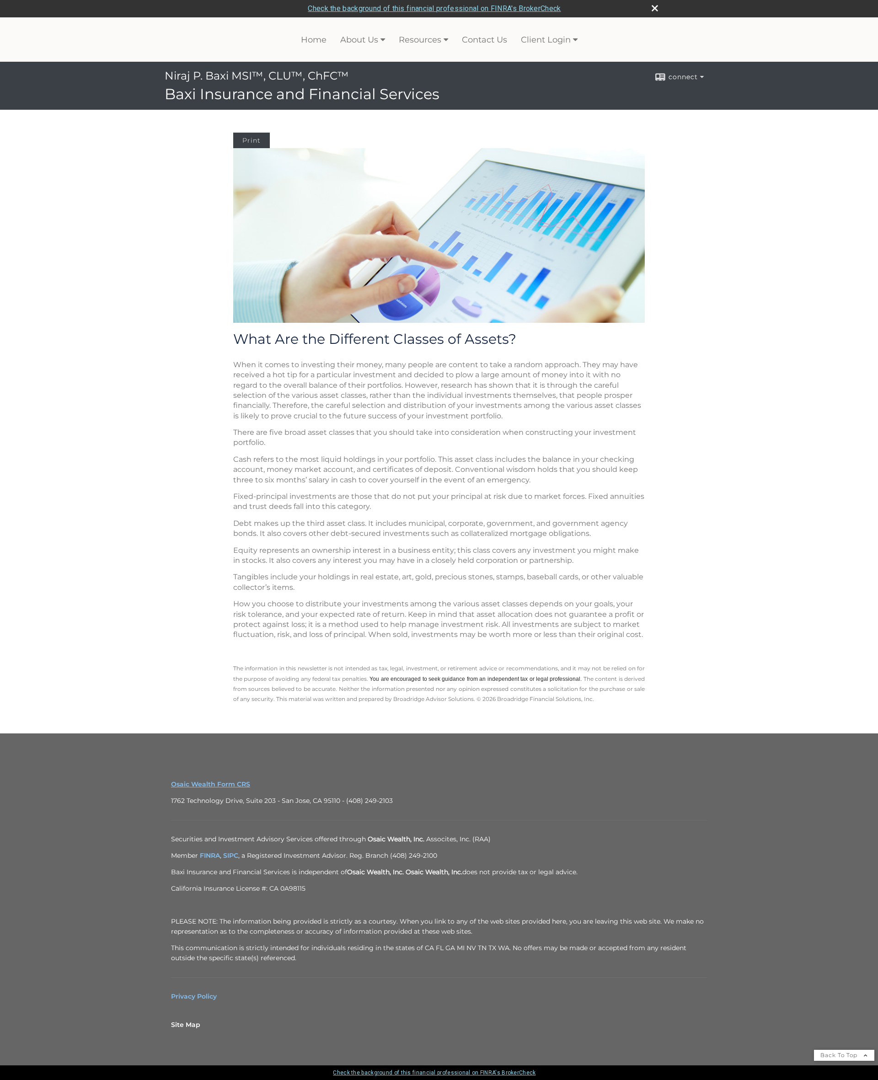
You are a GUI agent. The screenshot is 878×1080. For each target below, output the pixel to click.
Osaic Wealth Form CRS (210, 784)
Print (251, 140)
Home (314, 40)
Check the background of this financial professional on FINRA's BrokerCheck (434, 8)
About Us (359, 40)
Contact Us (484, 40)
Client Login (546, 40)
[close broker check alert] (654, 8)
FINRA (210, 855)
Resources (420, 40)
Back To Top (839, 1055)
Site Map (185, 1025)
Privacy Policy (194, 996)
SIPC (230, 855)
